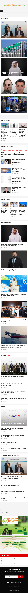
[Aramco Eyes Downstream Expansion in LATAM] (5, 204)
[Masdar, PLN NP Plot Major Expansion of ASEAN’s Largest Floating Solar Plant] (14, 366)
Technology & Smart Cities (8, 455)
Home (8, 582)
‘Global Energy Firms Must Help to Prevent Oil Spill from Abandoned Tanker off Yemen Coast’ (13, 346)
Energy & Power (5, 120)
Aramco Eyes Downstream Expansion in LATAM (4, 211)
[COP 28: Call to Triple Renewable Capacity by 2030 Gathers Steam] (6, 170)
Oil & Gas (3, 407)
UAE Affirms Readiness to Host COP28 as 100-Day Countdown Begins (19, 189)
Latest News (4, 18)
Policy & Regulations (7, 146)
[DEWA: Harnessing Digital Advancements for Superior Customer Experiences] (14, 67)
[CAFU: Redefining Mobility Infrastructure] (14, 259)
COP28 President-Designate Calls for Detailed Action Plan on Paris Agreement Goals (13, 154)
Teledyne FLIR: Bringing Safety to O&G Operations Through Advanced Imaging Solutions (12, 91)
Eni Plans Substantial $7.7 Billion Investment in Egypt (22, 211)
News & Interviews (6, 222)
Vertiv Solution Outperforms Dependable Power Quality (13, 132)
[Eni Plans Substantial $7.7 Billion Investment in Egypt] (23, 204)
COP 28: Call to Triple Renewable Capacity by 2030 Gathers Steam (18, 170)
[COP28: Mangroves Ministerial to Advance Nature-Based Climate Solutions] (6, 161)
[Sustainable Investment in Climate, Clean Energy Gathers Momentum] (14, 204)
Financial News (5, 199)
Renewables (4, 355)
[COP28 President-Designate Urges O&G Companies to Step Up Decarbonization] (14, 283)
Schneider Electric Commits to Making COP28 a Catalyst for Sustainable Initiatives (4, 134)
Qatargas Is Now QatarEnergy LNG (9, 442)
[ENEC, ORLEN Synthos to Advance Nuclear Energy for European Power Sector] (23, 125)
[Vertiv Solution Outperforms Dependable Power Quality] (14, 125)
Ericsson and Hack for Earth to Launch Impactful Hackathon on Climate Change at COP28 (12, 110)
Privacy (12, 582)
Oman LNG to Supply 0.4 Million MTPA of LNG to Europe (13, 448)
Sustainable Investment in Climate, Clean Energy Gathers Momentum (14, 211)
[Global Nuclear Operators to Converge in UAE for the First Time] (14, 309)
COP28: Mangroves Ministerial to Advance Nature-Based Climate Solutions (19, 161)
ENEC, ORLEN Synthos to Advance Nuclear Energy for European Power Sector (22, 133)
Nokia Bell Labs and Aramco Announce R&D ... (13, 34)
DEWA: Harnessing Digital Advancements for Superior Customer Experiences (12, 244)
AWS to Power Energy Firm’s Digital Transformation (13, 491)
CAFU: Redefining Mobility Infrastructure (11, 270)
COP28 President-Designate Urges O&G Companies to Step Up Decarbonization (13, 295)
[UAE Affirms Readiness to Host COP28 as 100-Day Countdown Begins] (6, 190)
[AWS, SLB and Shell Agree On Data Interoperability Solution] (14, 417)
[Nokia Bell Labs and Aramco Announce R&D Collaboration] (14, 29)
